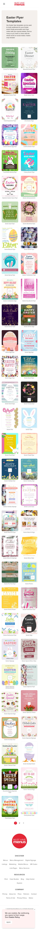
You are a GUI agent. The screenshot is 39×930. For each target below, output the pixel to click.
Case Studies (14, 879)
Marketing (12, 864)
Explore (19, 883)
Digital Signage (30, 860)
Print (6, 879)
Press (19, 894)
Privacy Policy (22, 898)
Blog (22, 879)
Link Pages (13, 868)
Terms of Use (10, 898)
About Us (12, 894)
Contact (34, 894)
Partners (26, 894)
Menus (5, 860)
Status (31, 898)
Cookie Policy (14, 917)
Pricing (4, 894)
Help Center (30, 879)
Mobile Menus (23, 864)
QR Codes (33, 864)
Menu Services (24, 868)
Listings (4, 864)
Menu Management (16, 860)
